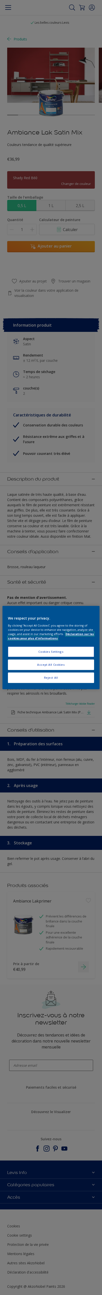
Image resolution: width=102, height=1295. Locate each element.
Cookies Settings (50, 651)
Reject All (51, 677)
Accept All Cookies (51, 664)
